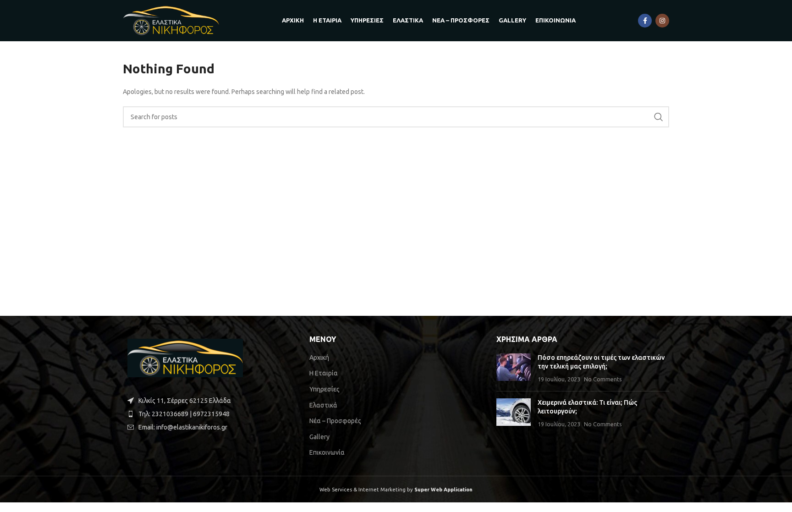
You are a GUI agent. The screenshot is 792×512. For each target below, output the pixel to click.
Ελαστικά (323, 405)
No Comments (603, 379)
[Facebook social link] (645, 21)
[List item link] (209, 414)
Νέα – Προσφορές (335, 420)
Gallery (319, 436)
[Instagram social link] (662, 21)
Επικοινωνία (327, 452)
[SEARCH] (658, 116)
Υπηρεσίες (324, 389)
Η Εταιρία (323, 373)
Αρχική (319, 357)
